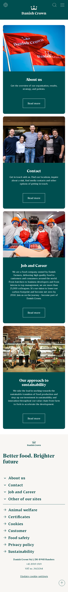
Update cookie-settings (34, 576)
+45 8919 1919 (34, 564)
